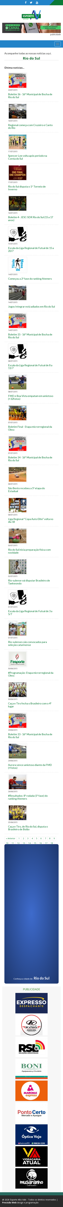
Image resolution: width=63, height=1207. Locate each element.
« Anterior (10, 838)
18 (52, 843)
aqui (48, 53)
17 (46, 843)
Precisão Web (9, 1202)
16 (40, 843)
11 (13, 843)
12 (18, 843)
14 (29, 843)
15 (35, 843)
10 (7, 843)
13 (24, 843)
